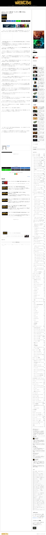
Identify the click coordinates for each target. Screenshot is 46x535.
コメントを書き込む (16, 242)
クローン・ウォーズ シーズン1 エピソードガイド (7, 152)
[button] (23, 21)
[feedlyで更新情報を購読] (7, 147)
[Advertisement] (16, 160)
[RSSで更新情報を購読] (8, 147)
